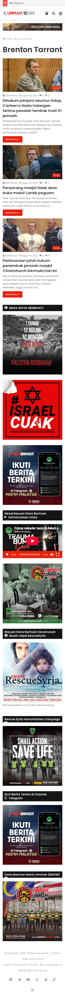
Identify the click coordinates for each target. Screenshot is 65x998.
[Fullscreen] (57, 554)
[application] (32, 541)
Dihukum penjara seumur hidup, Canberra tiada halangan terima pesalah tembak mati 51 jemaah (32, 108)
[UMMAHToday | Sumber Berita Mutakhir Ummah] (21, 13)
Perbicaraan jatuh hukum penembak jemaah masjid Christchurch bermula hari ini (30, 265)
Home (8, 38)
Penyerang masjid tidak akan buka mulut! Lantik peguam (30, 190)
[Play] (7, 554)
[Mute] (52, 554)
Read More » (12, 139)
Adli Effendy (11, 95)
